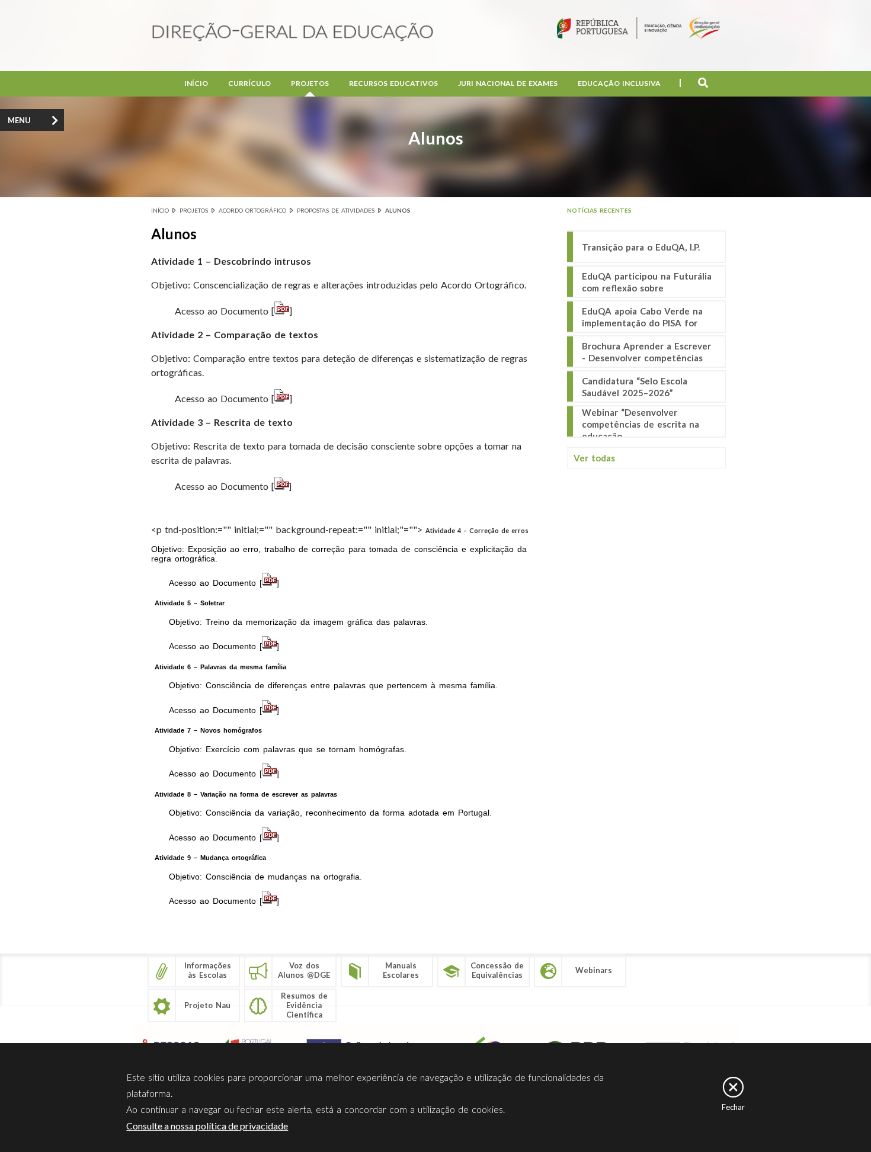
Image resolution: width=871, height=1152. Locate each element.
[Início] (292, 33)
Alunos (398, 210)
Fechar (733, 1107)
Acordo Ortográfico (252, 210)
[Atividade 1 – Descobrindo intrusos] (281, 310)
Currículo (249, 83)
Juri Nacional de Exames (508, 83)
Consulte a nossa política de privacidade (207, 1125)
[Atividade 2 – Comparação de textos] (281, 399)
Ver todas (594, 458)
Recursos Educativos (393, 83)
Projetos (310, 83)
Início (196, 83)
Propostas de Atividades (335, 210)
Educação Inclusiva (619, 83)
